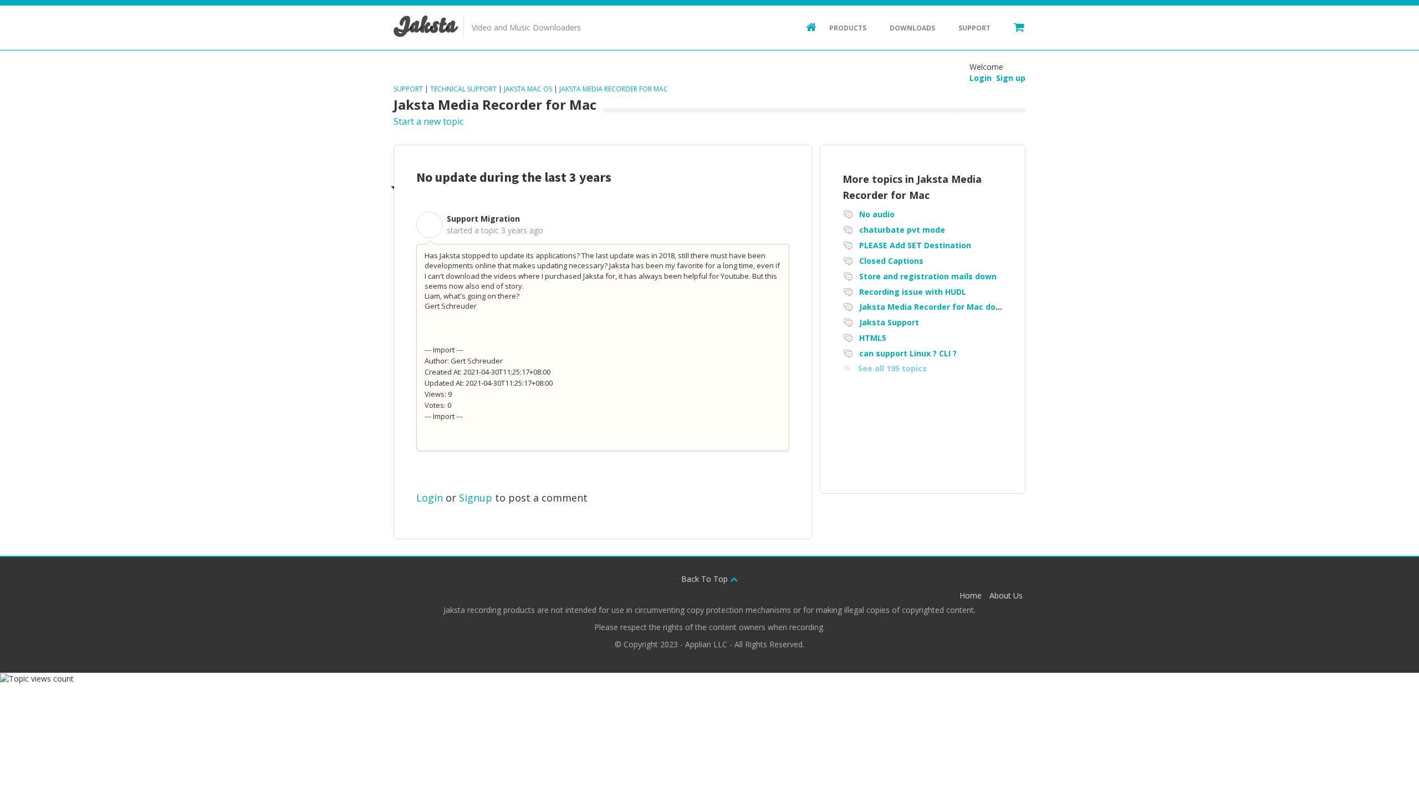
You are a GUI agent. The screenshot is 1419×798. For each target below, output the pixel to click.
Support (974, 28)
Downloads (912, 28)
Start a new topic (428, 121)
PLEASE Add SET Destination (915, 245)
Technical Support (463, 89)
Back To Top (705, 579)
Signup (475, 497)
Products (847, 28)
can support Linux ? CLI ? (908, 353)
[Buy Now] (1013, 26)
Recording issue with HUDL (912, 292)
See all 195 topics (892, 368)
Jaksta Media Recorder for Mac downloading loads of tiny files (984, 306)
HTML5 (872, 337)
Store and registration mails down (928, 276)
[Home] (806, 26)
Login (429, 497)
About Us (1006, 595)
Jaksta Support (889, 322)
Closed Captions (891, 260)
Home (970, 595)
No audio (877, 214)
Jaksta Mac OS (528, 89)
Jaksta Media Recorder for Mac (613, 89)
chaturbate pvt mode (902, 229)
